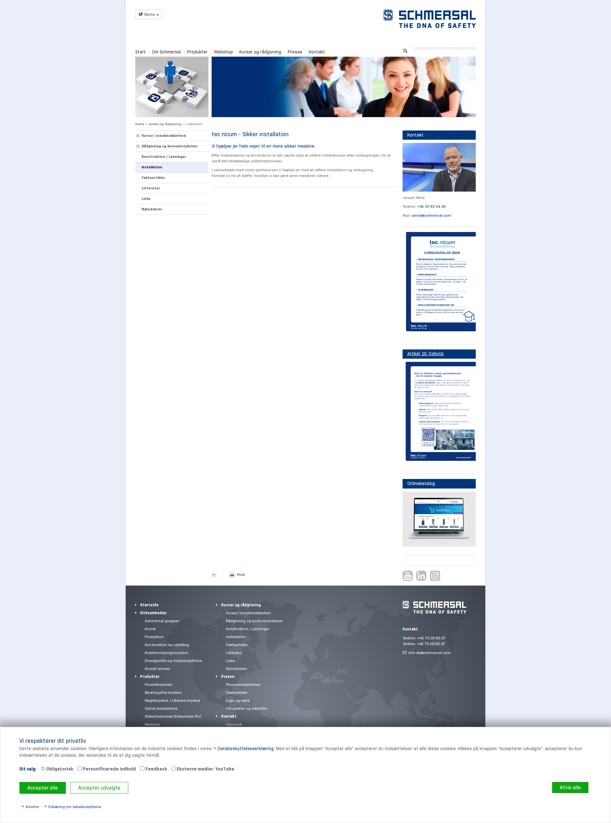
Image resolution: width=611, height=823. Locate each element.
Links (146, 198)
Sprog (149, 14)
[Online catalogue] (439, 519)
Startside (149, 604)
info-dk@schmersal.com (429, 652)
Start (140, 52)
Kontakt (317, 52)
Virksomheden (153, 612)
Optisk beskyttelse (161, 708)
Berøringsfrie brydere (163, 692)
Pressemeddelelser (243, 684)
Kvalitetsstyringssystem (166, 652)
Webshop (223, 52)
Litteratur (151, 188)
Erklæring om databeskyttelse (74, 806)
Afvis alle (570, 787)
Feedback (155, 769)
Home (139, 124)
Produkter (197, 52)
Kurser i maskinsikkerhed (164, 135)
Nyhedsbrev (152, 209)
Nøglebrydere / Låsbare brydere (172, 700)
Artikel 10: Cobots (425, 353)
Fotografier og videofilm (247, 708)
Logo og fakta (238, 700)
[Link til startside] (429, 19)
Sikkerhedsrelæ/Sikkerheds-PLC (173, 716)
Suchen (405, 50)
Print (241, 574)
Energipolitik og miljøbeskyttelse (173, 660)
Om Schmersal (166, 52)
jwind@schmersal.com (431, 215)
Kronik (150, 628)
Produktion (154, 636)
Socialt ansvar (157, 668)
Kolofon (32, 806)
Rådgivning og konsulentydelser (170, 146)
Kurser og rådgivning (260, 52)
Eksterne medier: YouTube (205, 769)
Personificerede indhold (109, 769)
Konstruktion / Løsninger (164, 156)
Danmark (234, 724)
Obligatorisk (59, 769)
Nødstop (152, 724)
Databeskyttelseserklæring (246, 748)
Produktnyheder (158, 684)
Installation (194, 124)
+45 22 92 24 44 (431, 206)
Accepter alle (42, 788)
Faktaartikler (153, 177)
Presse (295, 52)
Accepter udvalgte (99, 788)
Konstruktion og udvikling (167, 644)
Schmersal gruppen (162, 620)
